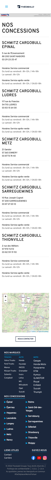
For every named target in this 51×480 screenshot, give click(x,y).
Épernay (11, 407)
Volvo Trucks (9, 360)
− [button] (5, 300)
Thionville (32, 437)
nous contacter (25, 339)
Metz (9, 434)
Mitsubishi (23, 385)
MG (20, 381)
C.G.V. (42, 469)
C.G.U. (34, 469)
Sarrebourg (33, 416)
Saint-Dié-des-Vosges (34, 409)
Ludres (10, 429)
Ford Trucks (9, 364)
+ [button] (5, 296)
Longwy (10, 423)
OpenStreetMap (43, 331)
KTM (35, 371)
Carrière (8, 458)
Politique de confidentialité (18, 469)
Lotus (21, 378)
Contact (8, 455)
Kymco (37, 374)
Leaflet (33, 331)
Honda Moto (39, 364)
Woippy (31, 443)
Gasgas (37, 360)
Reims (31, 402)
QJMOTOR (38, 378)
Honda (21, 360)
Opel (21, 388)
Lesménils (11, 418)
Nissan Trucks (10, 371)
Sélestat (32, 427)
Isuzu (21, 374)
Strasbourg (33, 432)
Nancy (10, 439)
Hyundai (22, 364)
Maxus (7, 367)
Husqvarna (38, 367)
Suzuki (22, 392)
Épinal (9, 402)
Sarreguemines (35, 421)
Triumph (37, 392)
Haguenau (11, 412)
